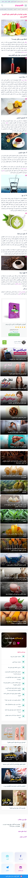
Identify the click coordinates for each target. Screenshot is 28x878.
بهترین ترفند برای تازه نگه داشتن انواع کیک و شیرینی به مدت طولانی (15, 506)
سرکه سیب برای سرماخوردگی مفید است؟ (13, 705)
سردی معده (24, 169)
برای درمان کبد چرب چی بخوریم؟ (18, 447)
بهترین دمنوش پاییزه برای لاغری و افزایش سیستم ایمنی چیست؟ (13, 689)
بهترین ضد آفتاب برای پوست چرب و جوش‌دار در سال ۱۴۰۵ (11, 825)
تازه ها (25, 1)
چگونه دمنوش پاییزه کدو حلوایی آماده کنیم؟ (12, 695)
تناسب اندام (24, 52)
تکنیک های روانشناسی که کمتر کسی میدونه (14, 764)
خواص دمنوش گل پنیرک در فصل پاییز (16, 565)
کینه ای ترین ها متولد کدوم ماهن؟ (17, 374)
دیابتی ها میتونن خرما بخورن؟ (18, 418)
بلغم (3, 1)
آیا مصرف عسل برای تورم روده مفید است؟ (13, 711)
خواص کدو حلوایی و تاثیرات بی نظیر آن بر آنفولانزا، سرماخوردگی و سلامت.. (16, 622)
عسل (3, 171)
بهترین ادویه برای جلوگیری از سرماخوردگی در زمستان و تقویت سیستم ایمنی (15, 549)
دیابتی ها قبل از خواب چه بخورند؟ (17, 359)
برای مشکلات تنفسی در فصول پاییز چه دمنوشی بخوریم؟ (12, 684)
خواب (7, 123)
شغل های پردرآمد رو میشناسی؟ (18, 388)
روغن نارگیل (18, 284)
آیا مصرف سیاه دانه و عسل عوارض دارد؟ (13, 716)
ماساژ (6, 1)
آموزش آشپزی (14, 1)
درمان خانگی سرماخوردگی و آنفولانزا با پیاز (16, 594)
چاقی (25, 42)
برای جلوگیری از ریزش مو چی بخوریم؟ (17, 432)
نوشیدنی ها (22, 292)
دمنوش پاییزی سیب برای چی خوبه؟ (13, 700)
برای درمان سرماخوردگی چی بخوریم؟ (17, 403)
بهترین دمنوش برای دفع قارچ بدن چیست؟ (13, 678)
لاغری (19, 294)
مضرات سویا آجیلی (16, 662)
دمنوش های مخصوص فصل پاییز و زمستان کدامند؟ (13, 673)
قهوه (9, 1)
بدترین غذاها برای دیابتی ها (14, 667)
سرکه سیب (24, 80)
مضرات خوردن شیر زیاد (16, 656)
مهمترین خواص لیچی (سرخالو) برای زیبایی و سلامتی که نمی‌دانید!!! (15, 608)
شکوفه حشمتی (17, 341)
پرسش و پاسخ (20, 1)
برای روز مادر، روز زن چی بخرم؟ (17, 808)
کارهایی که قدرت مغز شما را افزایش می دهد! (13, 786)
